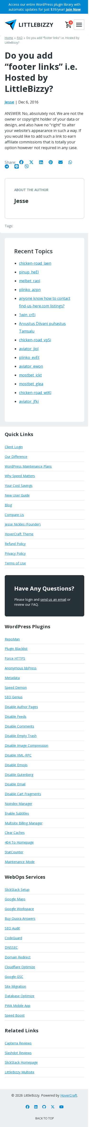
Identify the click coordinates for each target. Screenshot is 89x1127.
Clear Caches (15, 832)
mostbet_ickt (30, 375)
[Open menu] (79, 24)
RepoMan (12, 639)
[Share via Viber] (28, 166)
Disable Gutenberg (19, 774)
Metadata (12, 678)
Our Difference (16, 456)
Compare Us (14, 514)
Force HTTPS (15, 658)
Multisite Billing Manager (23, 823)
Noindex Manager (18, 803)
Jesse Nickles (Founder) (23, 524)
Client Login (14, 447)
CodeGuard (13, 938)
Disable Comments (19, 726)
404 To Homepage (19, 842)
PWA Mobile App (17, 1005)
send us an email (53, 599)
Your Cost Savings (19, 485)
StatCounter (14, 852)
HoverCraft (68, 1095)
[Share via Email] (62, 161)
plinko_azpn (30, 289)
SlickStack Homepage (21, 1062)
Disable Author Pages (21, 706)
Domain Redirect (18, 957)
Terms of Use (15, 563)
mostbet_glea (31, 383)
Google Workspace (19, 908)
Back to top (44, 1118)
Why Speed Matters (20, 476)
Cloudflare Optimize (20, 967)
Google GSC (14, 976)
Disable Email (15, 784)
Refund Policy (15, 543)
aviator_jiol (28, 348)
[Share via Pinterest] (53, 161)
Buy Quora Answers (20, 918)
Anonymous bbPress (21, 668)
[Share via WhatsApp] (72, 161)
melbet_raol (29, 280)
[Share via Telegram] (9, 166)
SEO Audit (12, 928)
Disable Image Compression (26, 745)
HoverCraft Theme (19, 534)
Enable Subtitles (17, 813)
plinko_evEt (29, 357)
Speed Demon (16, 687)
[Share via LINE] (18, 166)
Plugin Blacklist (16, 648)
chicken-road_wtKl (35, 392)
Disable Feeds (15, 716)
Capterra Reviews (18, 1043)
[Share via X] (33, 161)
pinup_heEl (29, 272)
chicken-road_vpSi (35, 340)
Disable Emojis (16, 765)
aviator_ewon (31, 366)
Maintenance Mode (20, 861)
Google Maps (15, 899)
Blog (8, 505)
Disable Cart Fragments (23, 794)
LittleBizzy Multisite (19, 1072)
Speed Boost (15, 1015)
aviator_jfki (29, 401)
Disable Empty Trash (21, 735)
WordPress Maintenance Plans (28, 466)
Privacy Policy (15, 553)
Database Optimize (19, 996)
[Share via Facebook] (23, 161)
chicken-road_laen (35, 263)
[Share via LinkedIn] (43, 161)
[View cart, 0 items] (68, 24)
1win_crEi (27, 314)
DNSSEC (11, 947)
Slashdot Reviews (18, 1053)
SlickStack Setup (17, 889)
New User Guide (17, 495)
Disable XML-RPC (18, 755)
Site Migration (15, 986)
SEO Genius (14, 697)
